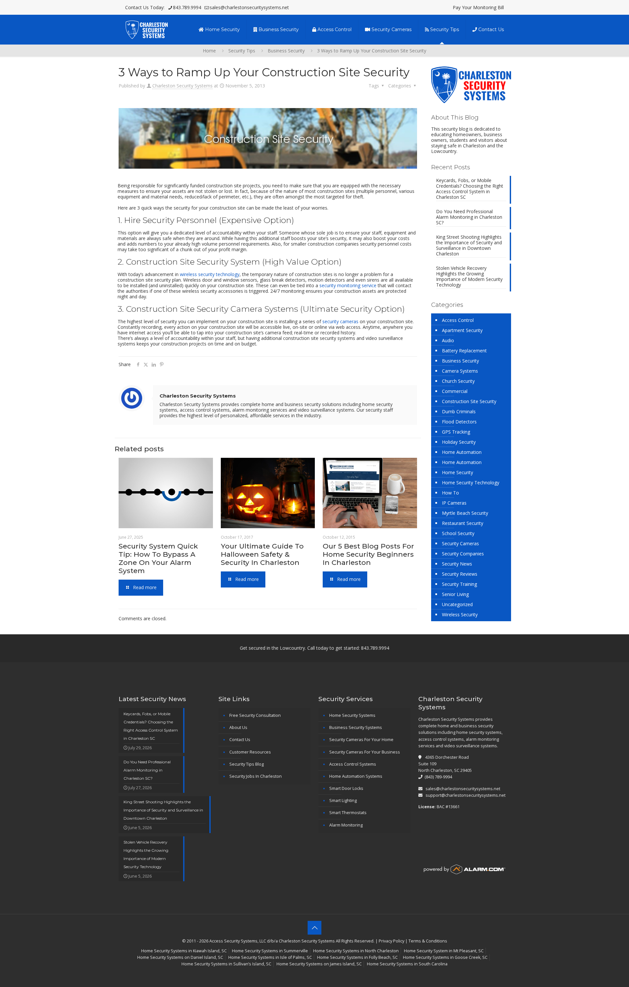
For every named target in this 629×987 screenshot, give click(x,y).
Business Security (286, 50)
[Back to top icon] (314, 928)
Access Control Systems (352, 764)
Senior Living (455, 594)
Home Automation (462, 452)
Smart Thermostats (348, 812)
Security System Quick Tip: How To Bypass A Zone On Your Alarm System (158, 558)
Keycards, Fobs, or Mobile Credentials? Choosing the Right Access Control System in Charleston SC (469, 188)
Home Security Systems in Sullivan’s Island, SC (226, 964)
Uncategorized (457, 604)
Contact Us (239, 739)
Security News (457, 564)
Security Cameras (460, 543)
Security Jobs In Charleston (255, 776)
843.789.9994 (187, 7)
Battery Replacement (464, 350)
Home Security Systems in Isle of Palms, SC (270, 957)
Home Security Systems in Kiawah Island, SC (184, 951)
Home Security (457, 472)
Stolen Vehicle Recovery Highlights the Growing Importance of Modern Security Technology (469, 276)
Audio (448, 340)
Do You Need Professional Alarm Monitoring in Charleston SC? (469, 217)
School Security (458, 533)
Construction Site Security (469, 401)
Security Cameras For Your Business (364, 752)
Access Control (458, 320)
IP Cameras (454, 503)
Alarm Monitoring (346, 825)
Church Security (458, 381)
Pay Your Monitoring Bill (478, 7)
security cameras (340, 321)
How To (450, 493)
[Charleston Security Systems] (146, 29)
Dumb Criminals (459, 411)
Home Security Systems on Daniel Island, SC (180, 957)
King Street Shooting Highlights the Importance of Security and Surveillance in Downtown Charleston (469, 245)
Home (209, 50)
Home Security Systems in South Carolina (407, 964)
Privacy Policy (391, 941)
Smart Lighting (343, 800)
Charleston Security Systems (182, 86)
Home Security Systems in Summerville (270, 951)
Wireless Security (460, 614)
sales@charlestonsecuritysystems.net (249, 7)
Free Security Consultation (255, 715)
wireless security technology (209, 274)
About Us (238, 727)
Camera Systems (460, 371)
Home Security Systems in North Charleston (356, 951)
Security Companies (463, 553)
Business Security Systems (355, 727)
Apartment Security (462, 330)
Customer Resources (250, 752)
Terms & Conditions (428, 941)
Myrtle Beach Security (465, 513)
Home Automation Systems (355, 776)
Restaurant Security (462, 523)
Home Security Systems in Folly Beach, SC (357, 957)
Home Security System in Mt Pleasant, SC (444, 951)
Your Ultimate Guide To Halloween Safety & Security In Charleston (262, 554)
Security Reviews (459, 574)
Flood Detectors (459, 422)
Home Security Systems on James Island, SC (319, 964)
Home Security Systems (352, 715)
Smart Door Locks (346, 788)
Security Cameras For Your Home (361, 739)
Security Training (459, 584)
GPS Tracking (456, 432)
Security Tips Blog (246, 764)
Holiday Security (459, 442)
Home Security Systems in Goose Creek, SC (445, 957)
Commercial (454, 391)
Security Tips (241, 50)
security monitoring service (347, 285)
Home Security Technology (470, 482)
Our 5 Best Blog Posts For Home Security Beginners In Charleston (368, 554)
